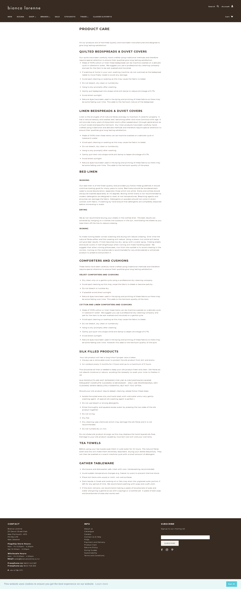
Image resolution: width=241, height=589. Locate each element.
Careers (87, 534)
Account (226, 6)
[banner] (24, 7)
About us (88, 529)
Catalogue (89, 531)
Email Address (174, 533)
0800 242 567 (30, 563)
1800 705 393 (29, 566)
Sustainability (90, 553)
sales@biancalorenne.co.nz (27, 559)
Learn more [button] (101, 584)
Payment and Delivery (94, 542)
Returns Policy (91, 547)
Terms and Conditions (94, 555)
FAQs (86, 539)
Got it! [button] (231, 584)
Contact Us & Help (92, 537)
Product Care (90, 545)
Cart (227, 17)
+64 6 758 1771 (16, 570)
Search (212, 6)
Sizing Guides (90, 550)
